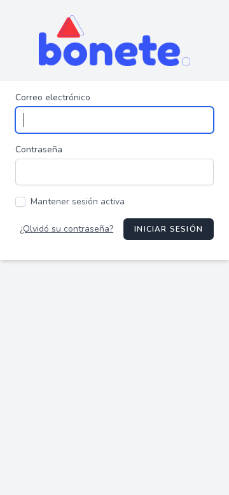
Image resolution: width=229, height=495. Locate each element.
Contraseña (38, 149)
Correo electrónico (52, 97)
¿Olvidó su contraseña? (66, 229)
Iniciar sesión (168, 229)
